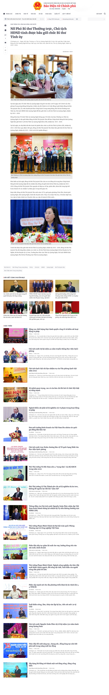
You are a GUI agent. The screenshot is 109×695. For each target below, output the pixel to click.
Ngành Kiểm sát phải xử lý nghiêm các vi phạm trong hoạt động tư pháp (54, 409)
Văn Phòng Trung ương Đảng (20, 267)
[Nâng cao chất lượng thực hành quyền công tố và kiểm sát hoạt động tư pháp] (15, 335)
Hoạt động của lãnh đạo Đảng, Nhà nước (23, 24)
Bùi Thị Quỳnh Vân (60, 267)
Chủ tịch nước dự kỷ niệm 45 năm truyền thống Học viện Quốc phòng (53, 350)
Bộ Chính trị (7, 267)
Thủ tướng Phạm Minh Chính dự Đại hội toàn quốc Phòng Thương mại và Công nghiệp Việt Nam (51, 527)
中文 (69, 8)
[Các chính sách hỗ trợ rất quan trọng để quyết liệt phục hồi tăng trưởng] (15, 286)
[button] (41, 19)
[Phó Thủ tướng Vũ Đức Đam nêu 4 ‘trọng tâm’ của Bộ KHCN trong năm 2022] (15, 473)
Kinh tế (26, 13)
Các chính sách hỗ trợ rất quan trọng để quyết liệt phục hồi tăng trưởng (15, 295)
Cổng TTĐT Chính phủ (53, 19)
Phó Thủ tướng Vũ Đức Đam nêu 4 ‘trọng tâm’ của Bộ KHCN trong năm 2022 (52, 468)
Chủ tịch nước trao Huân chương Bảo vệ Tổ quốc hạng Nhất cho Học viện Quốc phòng (54, 448)
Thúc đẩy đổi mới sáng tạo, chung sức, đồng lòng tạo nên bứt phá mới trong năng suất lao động (53, 645)
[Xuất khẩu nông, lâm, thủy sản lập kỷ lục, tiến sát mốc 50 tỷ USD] (15, 611)
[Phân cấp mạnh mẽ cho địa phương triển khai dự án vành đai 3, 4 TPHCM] (15, 591)
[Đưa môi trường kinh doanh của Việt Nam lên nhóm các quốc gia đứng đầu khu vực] (15, 434)
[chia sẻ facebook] (5, 25)
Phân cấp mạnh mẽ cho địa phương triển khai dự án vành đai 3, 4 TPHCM (54, 586)
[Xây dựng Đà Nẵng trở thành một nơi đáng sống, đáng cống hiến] (15, 670)
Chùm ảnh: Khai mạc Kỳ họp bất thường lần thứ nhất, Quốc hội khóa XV (15, 316)
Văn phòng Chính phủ (68, 19)
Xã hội (41, 13)
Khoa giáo (48, 13)
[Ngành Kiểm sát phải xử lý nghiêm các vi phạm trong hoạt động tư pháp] (15, 414)
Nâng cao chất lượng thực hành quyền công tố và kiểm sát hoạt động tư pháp (53, 330)
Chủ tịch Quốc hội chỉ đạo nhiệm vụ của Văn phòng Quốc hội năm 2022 (53, 370)
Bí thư (31, 267)
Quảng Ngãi (50, 267)
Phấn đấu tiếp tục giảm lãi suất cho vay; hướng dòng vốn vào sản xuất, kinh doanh (53, 547)
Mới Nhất (99, 13)
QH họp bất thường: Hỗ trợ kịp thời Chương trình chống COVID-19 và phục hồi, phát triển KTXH (66, 296)
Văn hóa (33, 13)
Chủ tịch (37, 267)
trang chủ (9, 13)
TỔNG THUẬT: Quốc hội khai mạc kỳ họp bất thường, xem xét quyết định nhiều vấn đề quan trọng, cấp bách (40, 296)
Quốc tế (57, 13)
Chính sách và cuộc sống (35, 491)
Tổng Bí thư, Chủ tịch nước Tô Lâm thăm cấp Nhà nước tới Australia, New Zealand (23, 19)
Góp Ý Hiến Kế (66, 13)
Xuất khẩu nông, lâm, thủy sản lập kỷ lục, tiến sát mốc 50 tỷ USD (52, 605)
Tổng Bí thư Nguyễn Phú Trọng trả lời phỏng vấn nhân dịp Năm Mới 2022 (66, 316)
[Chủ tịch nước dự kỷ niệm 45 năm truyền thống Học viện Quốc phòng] (15, 355)
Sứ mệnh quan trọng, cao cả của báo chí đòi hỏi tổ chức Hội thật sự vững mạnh (54, 389)
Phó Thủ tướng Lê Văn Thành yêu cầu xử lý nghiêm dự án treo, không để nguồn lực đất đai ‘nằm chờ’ (53, 488)
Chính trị (18, 13)
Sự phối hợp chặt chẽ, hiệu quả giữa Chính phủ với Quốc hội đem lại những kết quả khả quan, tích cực (40, 317)
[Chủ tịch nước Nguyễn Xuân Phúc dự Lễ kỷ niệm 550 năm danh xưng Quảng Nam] (15, 630)
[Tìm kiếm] (105, 14)
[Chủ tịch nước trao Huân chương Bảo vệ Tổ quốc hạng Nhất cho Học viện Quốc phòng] (15, 453)
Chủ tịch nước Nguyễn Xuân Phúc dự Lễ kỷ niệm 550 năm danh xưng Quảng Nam (54, 625)
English (64, 8)
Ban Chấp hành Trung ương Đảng (13, 270)
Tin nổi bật (31, 432)
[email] (77, 19)
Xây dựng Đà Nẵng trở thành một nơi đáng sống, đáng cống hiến (52, 664)
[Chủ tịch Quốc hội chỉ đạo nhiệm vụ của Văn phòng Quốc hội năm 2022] (15, 375)
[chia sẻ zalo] (5, 30)
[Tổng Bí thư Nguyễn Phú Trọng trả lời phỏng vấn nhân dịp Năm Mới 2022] (67, 307)
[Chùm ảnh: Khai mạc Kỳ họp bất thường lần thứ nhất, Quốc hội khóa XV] (15, 307)
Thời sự (31, 334)
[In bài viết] (5, 43)
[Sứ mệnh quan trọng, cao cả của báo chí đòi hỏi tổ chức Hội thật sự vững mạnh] (15, 394)
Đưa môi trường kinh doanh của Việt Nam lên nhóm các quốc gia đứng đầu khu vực (53, 429)
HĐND (43, 267)
